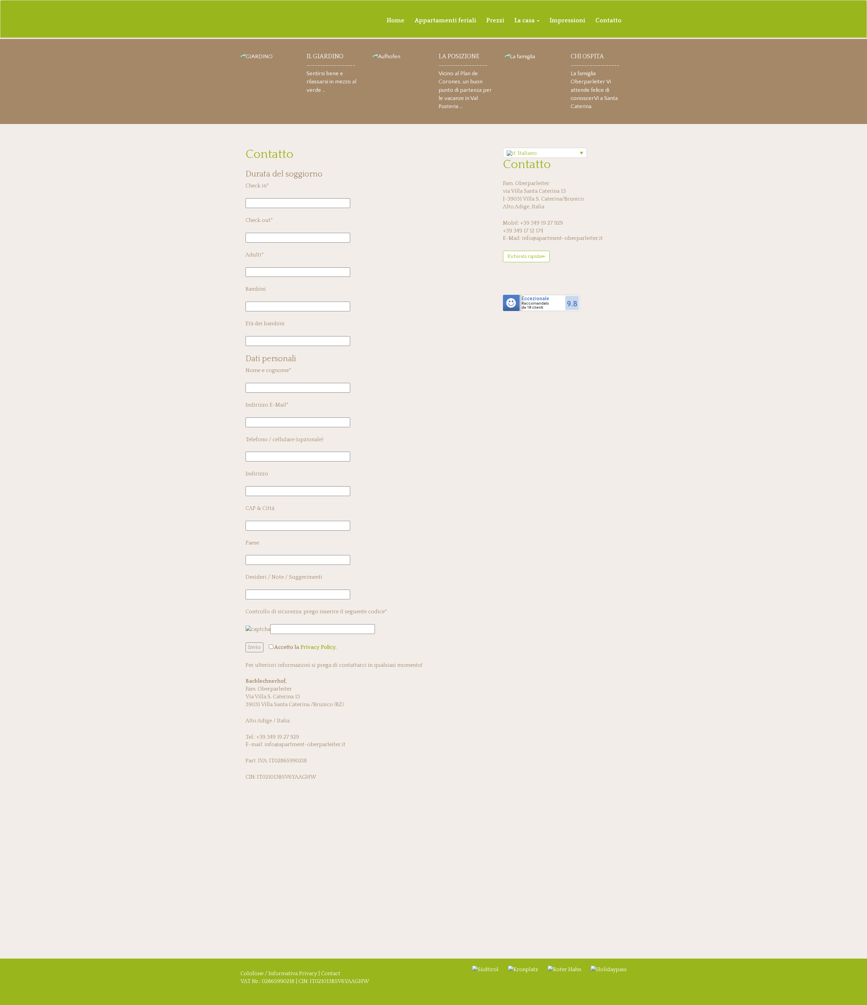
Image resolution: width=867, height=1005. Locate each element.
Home (395, 20)
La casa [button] (525, 20)
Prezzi (495, 20)
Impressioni (567, 20)
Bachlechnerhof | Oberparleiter (279, 20)
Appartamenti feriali (445, 20)
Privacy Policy (317, 647)
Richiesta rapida (524, 256)
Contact (330, 973)
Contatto (608, 20)
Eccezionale (535, 298)
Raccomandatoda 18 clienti (535, 306)
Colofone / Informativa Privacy (278, 973)
